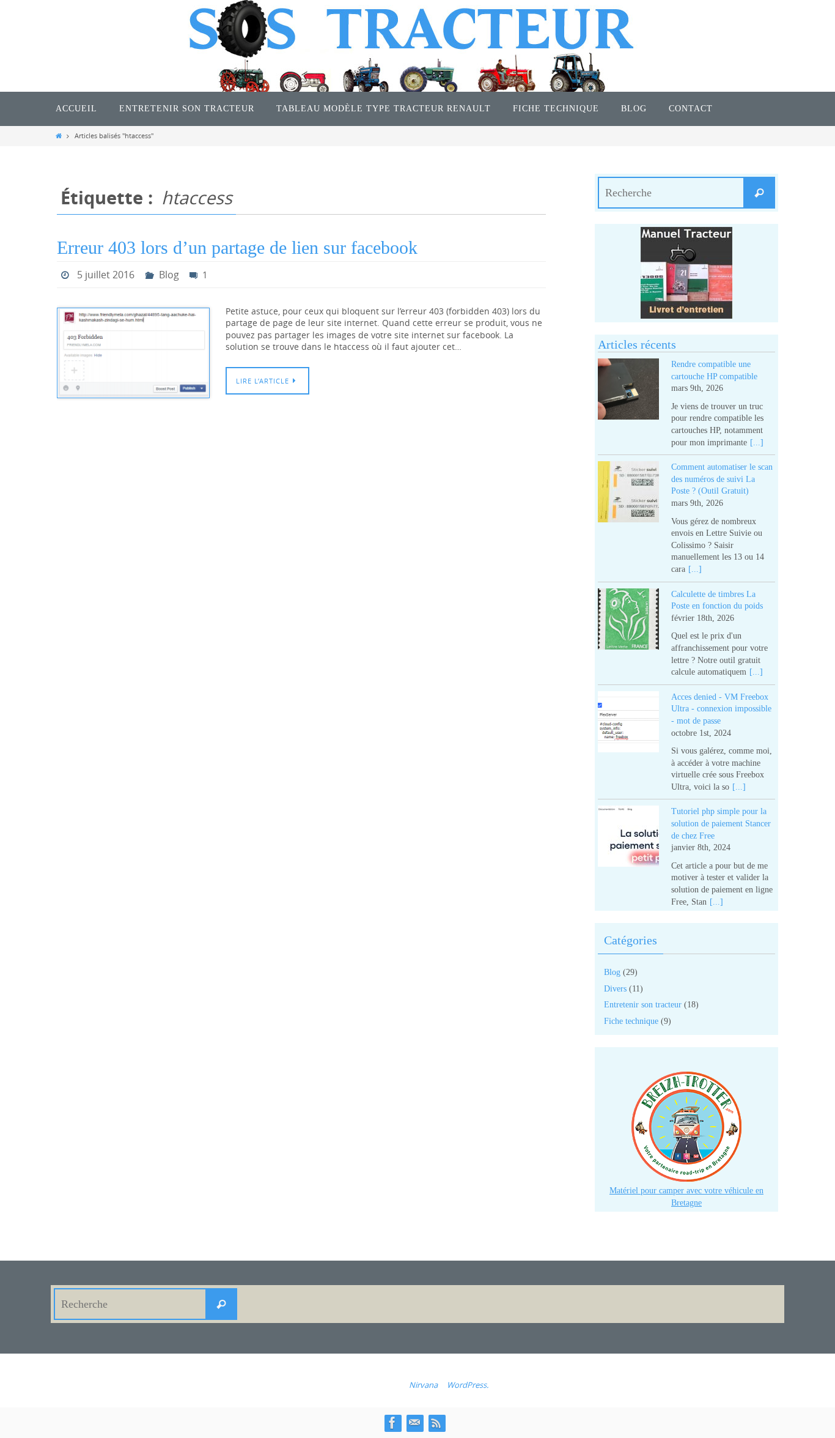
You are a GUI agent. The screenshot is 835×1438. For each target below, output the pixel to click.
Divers (615, 988)
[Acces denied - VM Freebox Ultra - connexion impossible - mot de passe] (628, 724)
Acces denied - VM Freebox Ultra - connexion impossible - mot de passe (721, 708)
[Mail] (414, 1423)
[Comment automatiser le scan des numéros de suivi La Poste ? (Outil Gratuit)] (628, 494)
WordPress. (467, 1384)
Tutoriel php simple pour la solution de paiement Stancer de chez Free (721, 823)
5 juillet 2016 (105, 274)
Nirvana (423, 1384)
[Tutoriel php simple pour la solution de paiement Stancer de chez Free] (628, 838)
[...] (756, 442)
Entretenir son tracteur (643, 1004)
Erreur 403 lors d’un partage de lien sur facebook (237, 247)
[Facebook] (392, 1423)
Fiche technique (631, 1021)
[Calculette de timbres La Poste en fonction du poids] (628, 621)
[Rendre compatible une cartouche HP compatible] (628, 391)
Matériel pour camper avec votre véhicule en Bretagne (686, 1196)
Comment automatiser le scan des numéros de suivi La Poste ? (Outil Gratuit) (722, 478)
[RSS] (436, 1423)
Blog (169, 274)
